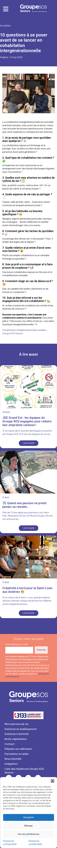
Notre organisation (16, 738)
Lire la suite (28, 443)
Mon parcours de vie (16, 724)
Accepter (28, 817)
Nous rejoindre (13, 758)
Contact (10, 743)
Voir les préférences (28, 834)
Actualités (5, 25)
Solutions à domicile (17, 733)
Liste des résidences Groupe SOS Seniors (24, 770)
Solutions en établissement (21, 729)
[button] (52, 780)
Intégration (11, 763)
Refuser (28, 825)
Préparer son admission (18, 748)
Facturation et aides (17, 753)
